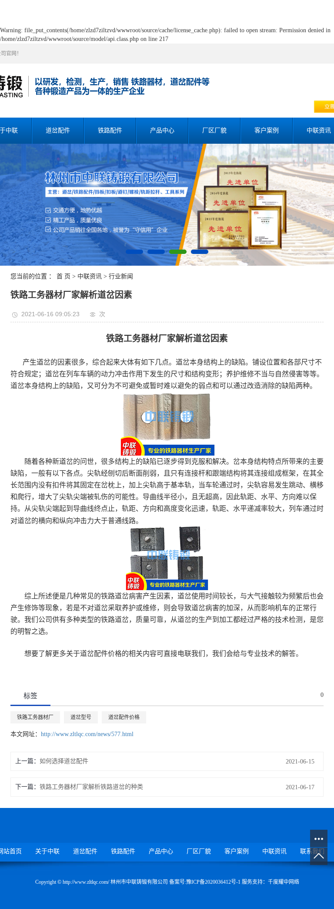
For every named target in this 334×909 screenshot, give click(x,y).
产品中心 (162, 130)
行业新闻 (121, 276)
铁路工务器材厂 (35, 717)
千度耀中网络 (283, 882)
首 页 (63, 276)
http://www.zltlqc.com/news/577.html (87, 734)
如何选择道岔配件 (64, 761)
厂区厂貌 (214, 130)
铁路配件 (110, 130)
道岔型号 (80, 717)
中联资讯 (89, 276)
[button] (134, 252)
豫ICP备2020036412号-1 (213, 882)
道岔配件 (58, 130)
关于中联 (47, 851)
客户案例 (266, 130)
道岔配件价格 (124, 717)
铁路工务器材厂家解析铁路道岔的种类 (91, 787)
